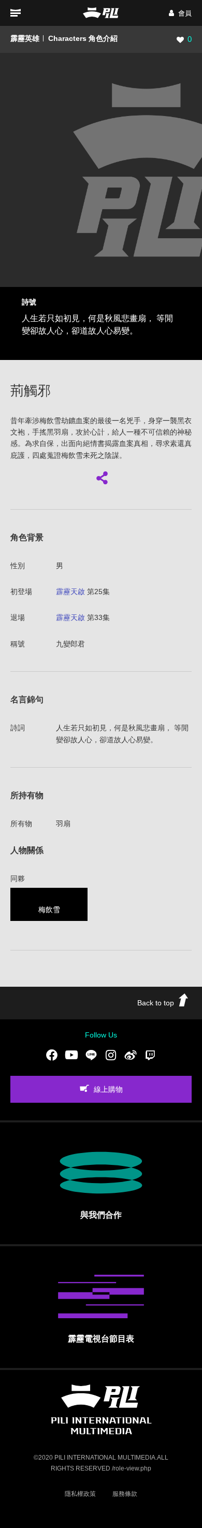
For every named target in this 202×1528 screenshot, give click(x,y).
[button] (180, 13)
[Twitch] (150, 1054)
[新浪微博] (130, 1054)
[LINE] (91, 1054)
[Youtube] (71, 1054)
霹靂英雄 (24, 38)
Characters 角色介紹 (83, 38)
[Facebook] (52, 1054)
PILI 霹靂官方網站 (101, 12)
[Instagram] (111, 1054)
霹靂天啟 (70, 591)
